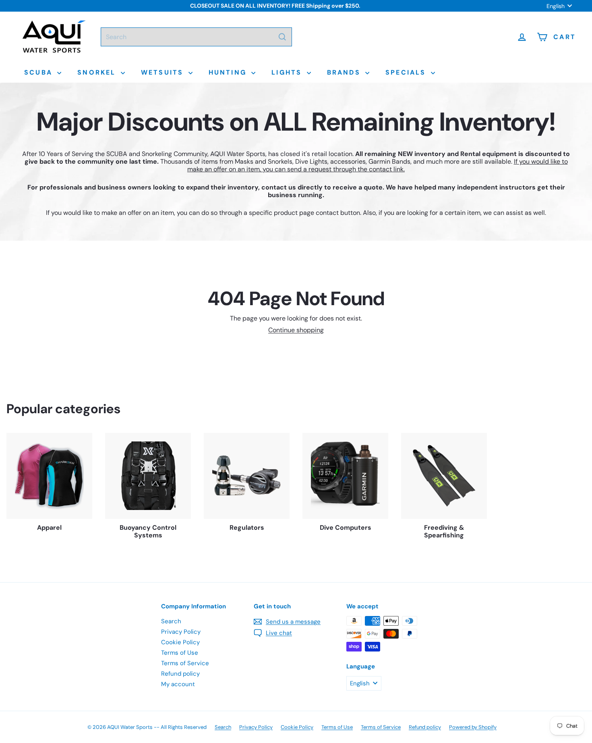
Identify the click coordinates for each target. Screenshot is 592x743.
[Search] (282, 36)
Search (171, 621)
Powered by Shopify (473, 727)
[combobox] (196, 36)
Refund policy (180, 674)
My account (178, 684)
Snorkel (98, 72)
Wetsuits (163, 72)
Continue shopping (296, 330)
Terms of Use (179, 653)
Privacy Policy (181, 632)
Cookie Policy (180, 642)
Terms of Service (185, 663)
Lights (287, 72)
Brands (345, 72)
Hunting (229, 72)
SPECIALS (407, 72)
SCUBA (39, 72)
